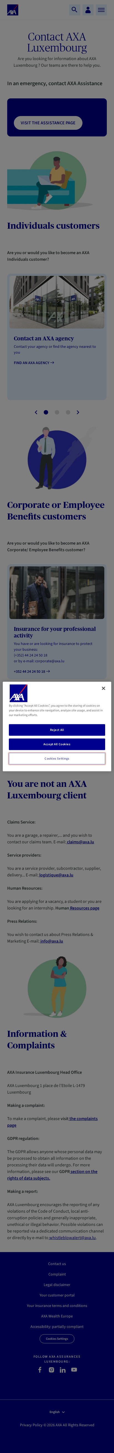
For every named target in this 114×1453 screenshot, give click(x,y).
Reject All (57, 730)
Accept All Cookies (56, 744)
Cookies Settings (57, 758)
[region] (57, 726)
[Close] (103, 688)
